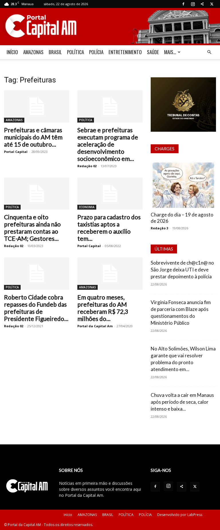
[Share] (202, 4)
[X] (211, 4)
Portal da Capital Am (95, 326)
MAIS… (170, 52)
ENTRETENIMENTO (125, 52)
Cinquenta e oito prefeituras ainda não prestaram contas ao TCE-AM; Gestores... (32, 227)
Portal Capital (16, 151)
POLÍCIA (96, 52)
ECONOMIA (87, 207)
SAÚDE (153, 52)
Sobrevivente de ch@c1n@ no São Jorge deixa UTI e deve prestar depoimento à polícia (182, 269)
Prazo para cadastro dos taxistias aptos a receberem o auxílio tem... (109, 227)
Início (68, 514)
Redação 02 (87, 166)
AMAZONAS (33, 52)
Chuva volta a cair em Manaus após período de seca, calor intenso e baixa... (182, 402)
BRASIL (55, 52)
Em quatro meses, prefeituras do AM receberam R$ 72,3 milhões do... (102, 307)
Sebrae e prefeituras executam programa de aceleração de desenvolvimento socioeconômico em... (107, 144)
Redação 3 (159, 228)
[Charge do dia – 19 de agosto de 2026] (183, 184)
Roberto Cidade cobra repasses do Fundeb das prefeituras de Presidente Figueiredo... (36, 307)
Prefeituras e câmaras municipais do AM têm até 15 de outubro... (33, 137)
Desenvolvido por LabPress (179, 514)
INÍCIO (12, 52)
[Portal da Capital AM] (110, 27)
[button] (209, 52)
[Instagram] (192, 4)
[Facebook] (183, 4)
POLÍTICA (75, 52)
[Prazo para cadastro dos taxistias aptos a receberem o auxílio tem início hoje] (110, 194)
